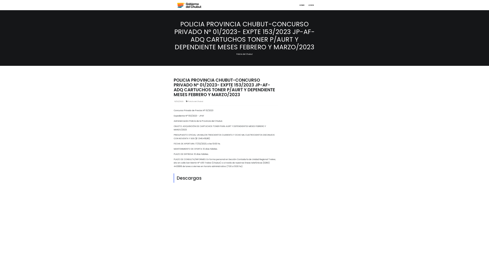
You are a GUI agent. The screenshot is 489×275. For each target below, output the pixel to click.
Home (302, 5)
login (311, 5)
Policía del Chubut (195, 101)
